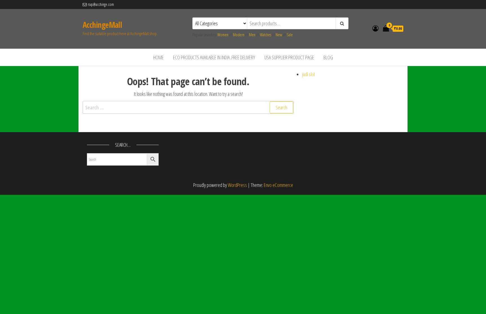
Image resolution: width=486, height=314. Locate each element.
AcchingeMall (102, 24)
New (279, 34)
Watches (265, 34)
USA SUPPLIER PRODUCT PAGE (289, 57)
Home (158, 57)
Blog (328, 57)
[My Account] (375, 28)
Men (252, 34)
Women (223, 34)
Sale (290, 34)
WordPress (237, 185)
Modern (238, 34)
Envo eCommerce (278, 185)
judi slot (308, 74)
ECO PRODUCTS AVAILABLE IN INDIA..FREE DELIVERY (214, 57)
